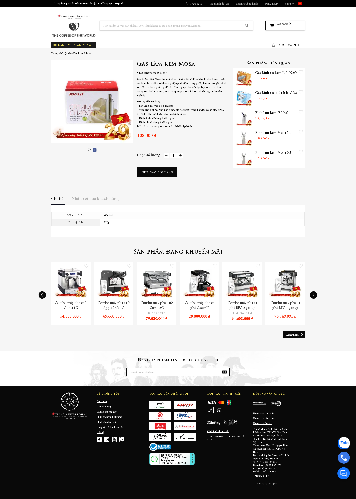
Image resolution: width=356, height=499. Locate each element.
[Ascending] (180, 155)
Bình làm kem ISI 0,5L (272, 113)
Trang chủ (57, 53)
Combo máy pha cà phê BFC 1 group (285, 305)
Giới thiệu (102, 401)
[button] (303, 3)
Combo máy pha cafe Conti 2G (157, 305)
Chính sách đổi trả (262, 423)
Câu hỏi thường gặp (107, 412)
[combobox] (176, 25)
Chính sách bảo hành (263, 418)
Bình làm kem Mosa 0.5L (274, 153)
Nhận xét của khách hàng (95, 199)
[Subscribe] (224, 372)
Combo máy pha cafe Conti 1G (71, 305)
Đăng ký (289, 3)
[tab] (58, 200)
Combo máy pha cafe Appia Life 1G (114, 305)
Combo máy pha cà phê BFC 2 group (242, 305)
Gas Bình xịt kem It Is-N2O (276, 73)
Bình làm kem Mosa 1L (273, 133)
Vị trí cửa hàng (104, 407)
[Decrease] (166, 155)
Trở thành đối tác (219, 3)
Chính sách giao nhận (264, 413)
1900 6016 (196, 3)
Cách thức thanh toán (218, 431)
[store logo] (73, 25)
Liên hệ (100, 432)
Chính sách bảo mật (107, 422)
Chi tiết (58, 199)
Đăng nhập (271, 3)
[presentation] (42, 295)
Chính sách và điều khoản (110, 417)
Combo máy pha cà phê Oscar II (199, 305)
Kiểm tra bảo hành (247, 3)
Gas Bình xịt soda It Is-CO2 (276, 93)
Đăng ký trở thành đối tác (110, 427)
